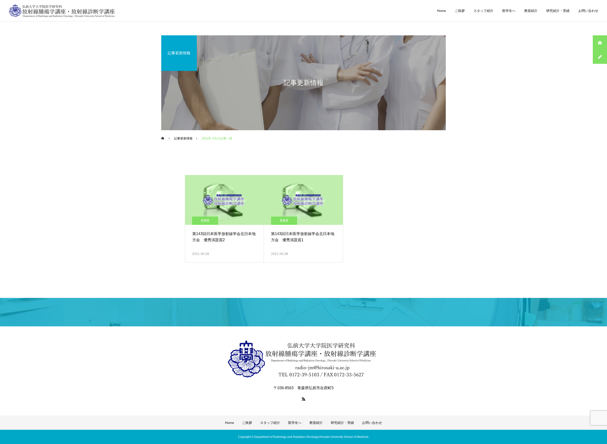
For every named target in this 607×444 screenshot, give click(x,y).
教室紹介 (531, 11)
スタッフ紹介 (483, 11)
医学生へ (508, 11)
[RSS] (303, 399)
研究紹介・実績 (558, 11)
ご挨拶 (460, 11)
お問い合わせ (588, 11)
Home (441, 11)
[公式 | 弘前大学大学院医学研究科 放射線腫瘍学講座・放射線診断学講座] (62, 10)
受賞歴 (205, 220)
